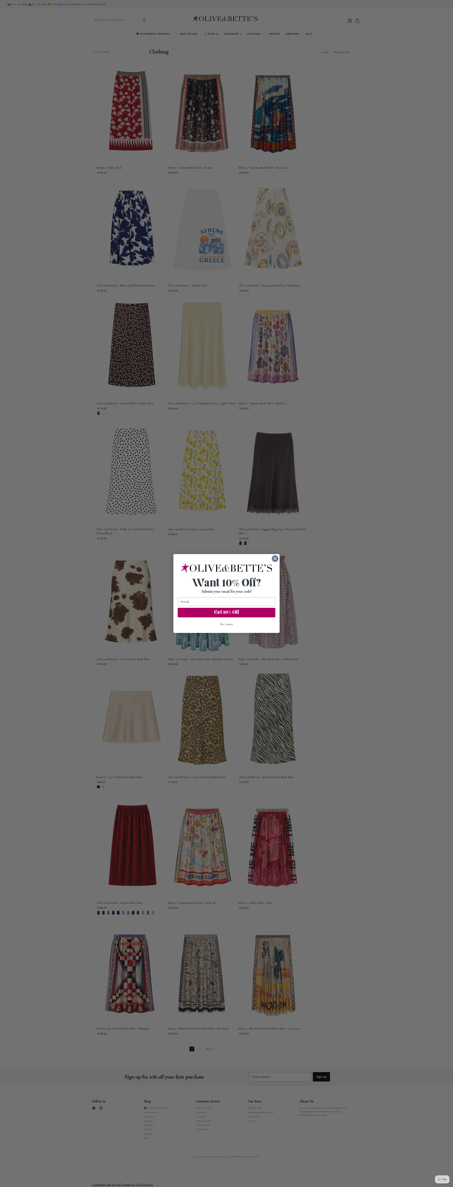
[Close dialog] (275, 559)
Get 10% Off (226, 612)
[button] (226, 568)
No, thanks (226, 624)
